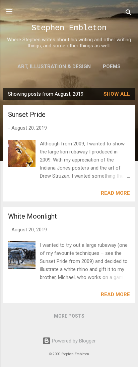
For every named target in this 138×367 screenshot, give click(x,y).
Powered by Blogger (73, 341)
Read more (115, 193)
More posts (69, 316)
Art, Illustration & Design (54, 66)
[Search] (129, 13)
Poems (112, 66)
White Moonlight (32, 216)
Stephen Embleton (69, 28)
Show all (117, 94)
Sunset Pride (27, 114)
